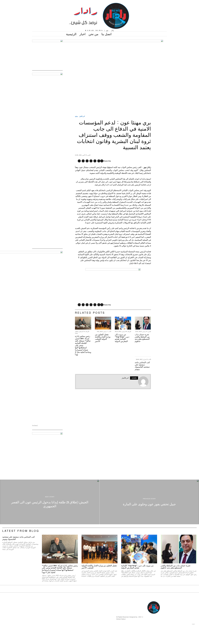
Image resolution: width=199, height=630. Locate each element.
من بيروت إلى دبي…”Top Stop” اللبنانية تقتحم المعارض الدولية (122, 338)
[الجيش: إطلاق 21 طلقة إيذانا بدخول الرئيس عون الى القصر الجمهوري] (49, 502)
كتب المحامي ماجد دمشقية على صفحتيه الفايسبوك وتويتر (142, 365)
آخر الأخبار (82, 116)
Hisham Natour (121, 619)
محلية (76, 116)
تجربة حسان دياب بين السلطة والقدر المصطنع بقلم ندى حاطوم (142, 338)
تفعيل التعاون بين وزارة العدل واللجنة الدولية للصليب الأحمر (102, 338)
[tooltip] (101, 160)
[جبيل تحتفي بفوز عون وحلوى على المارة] (149, 502)
